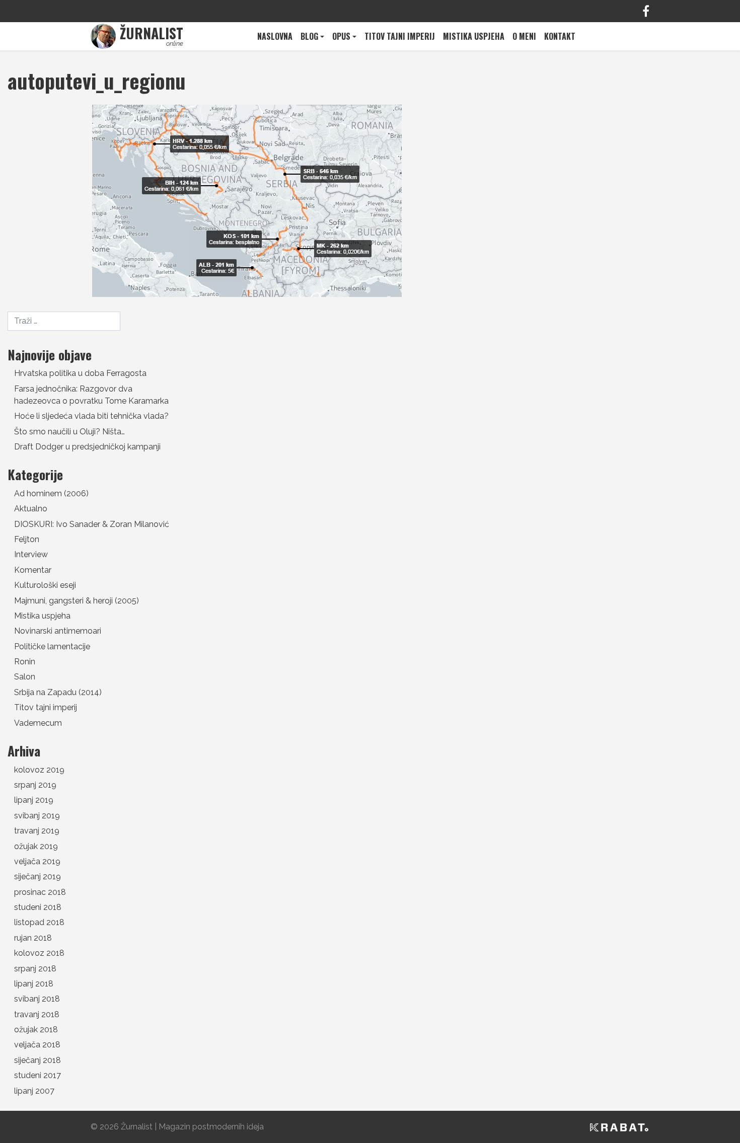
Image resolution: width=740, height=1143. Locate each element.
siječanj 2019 (37, 876)
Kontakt (559, 36)
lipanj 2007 (34, 1091)
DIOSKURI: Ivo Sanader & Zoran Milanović (91, 524)
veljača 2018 (37, 1044)
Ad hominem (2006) (51, 493)
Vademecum (38, 723)
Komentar (32, 570)
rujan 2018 (33, 938)
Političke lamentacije (52, 646)
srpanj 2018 (35, 968)
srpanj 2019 (35, 785)
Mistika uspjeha (473, 36)
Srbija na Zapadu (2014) (58, 692)
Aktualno (30, 508)
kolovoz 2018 (39, 953)
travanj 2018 (36, 1014)
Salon (24, 676)
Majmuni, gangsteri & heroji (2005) (76, 600)
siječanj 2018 (37, 1060)
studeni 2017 (37, 1075)
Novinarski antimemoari (57, 631)
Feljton (26, 539)
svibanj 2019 (37, 815)
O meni (524, 36)
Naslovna (274, 36)
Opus (341, 36)
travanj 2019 (36, 830)
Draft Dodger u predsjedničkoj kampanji (87, 446)
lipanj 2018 (33, 983)
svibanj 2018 (37, 999)
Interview (31, 554)
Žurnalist (137, 1126)
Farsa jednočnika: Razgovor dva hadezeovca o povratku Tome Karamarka (91, 395)
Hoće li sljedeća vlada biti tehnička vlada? (91, 416)
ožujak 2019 (36, 846)
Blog (309, 36)
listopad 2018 (39, 922)
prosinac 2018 (40, 892)
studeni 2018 (37, 907)
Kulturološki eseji (45, 585)
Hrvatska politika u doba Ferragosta (80, 373)
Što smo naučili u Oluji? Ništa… (69, 431)
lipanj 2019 (33, 800)
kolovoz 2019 (39, 770)
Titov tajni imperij (399, 36)
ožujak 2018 (36, 1029)
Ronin (24, 661)
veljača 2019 (37, 861)
